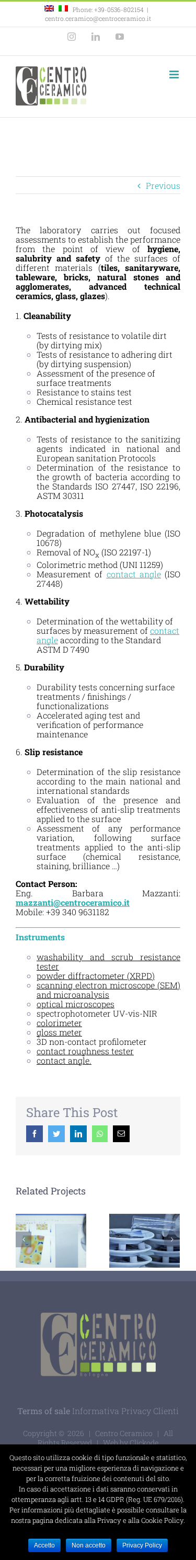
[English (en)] (49, 9)
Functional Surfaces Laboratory (49, 1227)
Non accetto (89, 1545)
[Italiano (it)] (63, 9)
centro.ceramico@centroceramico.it (98, 18)
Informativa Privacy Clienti (125, 1410)
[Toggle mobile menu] (174, 74)
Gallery (51, 1254)
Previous (163, 185)
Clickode (144, 1443)
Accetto (44, 1545)
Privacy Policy (142, 1545)
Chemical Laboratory (142, 1227)
